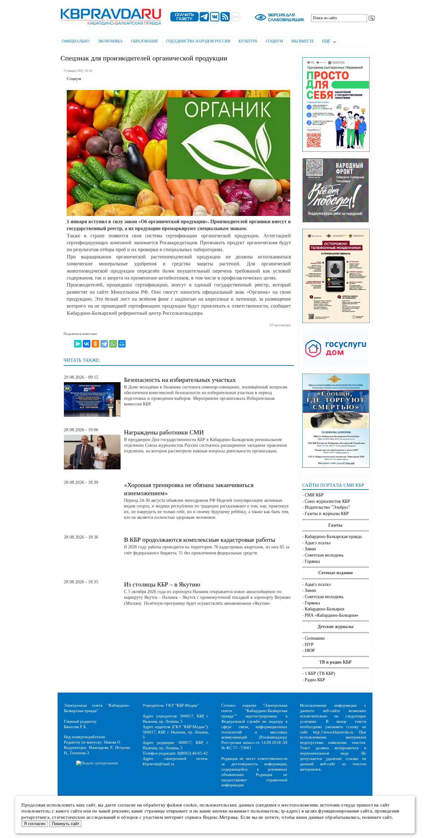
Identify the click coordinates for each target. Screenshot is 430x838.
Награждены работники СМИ (164, 432)
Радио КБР (315, 679)
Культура (248, 41)
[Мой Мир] (122, 344)
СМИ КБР (314, 495)
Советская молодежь (324, 555)
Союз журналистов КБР (327, 501)
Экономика (110, 41)
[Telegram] (104, 344)
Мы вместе (302, 41)
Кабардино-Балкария (324, 609)
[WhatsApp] (113, 344)
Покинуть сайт (65, 823)
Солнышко (315, 638)
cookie (190, 804)
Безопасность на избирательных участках (180, 379)
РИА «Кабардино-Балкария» (332, 615)
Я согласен (34, 823)
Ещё (324, 42)
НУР (309, 644)
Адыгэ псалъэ (318, 543)
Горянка (312, 561)
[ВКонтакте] (86, 344)
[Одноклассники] (95, 344)
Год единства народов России (198, 41)
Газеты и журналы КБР (327, 513)
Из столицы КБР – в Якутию (162, 584)
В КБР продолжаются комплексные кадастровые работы (199, 539)
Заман (310, 548)
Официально (75, 41)
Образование (144, 41)
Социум (274, 41)
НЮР (310, 650)
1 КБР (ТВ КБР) (320, 673)
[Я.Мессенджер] (78, 344)
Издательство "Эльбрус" (327, 507)
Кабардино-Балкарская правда (333, 536)
